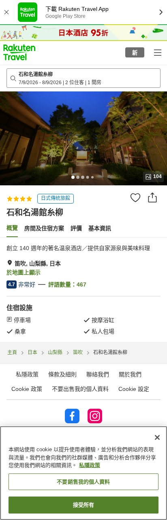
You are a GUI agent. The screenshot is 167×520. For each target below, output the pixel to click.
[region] (83, 473)
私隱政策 (89, 465)
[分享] (152, 197)
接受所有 (83, 505)
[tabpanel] (83, 290)
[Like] (135, 197)
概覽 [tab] (12, 228)
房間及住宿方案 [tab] (44, 228)
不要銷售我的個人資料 (83, 482)
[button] (19, 52)
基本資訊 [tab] (99, 228)
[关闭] (157, 437)
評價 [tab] (76, 228)
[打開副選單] (157, 52)
